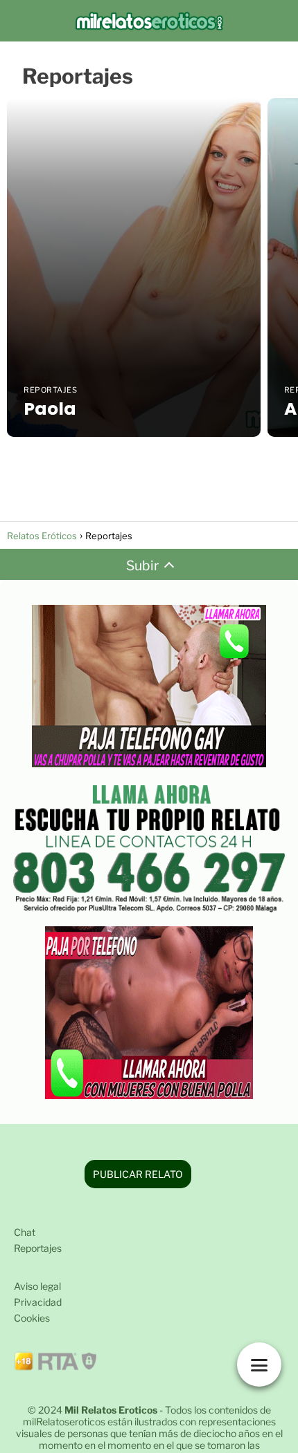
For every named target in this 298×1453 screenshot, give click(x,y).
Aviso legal (37, 1286)
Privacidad (38, 1302)
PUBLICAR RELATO (138, 1174)
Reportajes (38, 1248)
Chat (24, 1232)
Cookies (32, 1318)
